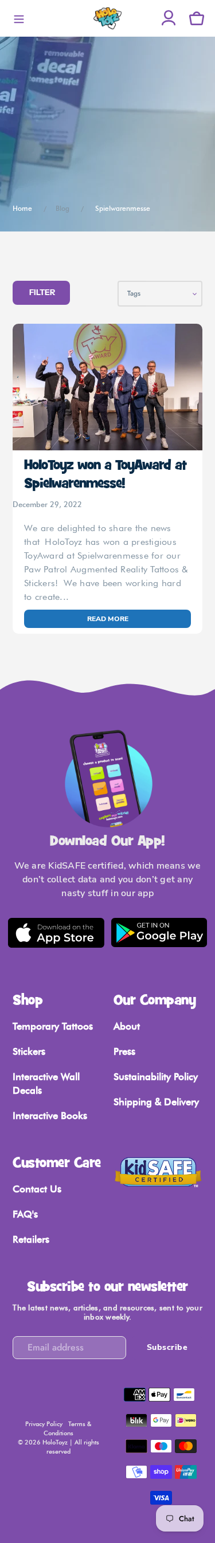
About (127, 1026)
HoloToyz (55, 1442)
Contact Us (37, 1189)
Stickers (29, 1051)
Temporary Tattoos (53, 1026)
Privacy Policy (43, 1424)
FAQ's (25, 1214)
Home (22, 208)
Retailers (31, 1239)
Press (124, 1051)
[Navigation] (19, 19)
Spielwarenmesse (122, 208)
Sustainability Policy (156, 1076)
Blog (62, 208)
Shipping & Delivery (156, 1102)
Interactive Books (50, 1115)
